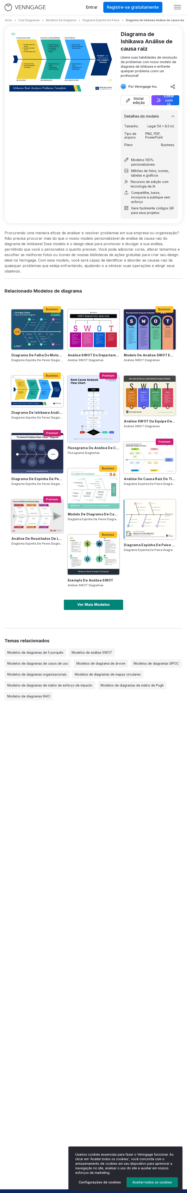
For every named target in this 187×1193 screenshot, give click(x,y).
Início (8, 20)
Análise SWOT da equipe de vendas (150, 421)
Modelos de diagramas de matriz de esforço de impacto (49, 685)
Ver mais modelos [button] (93, 604)
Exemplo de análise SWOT (90, 580)
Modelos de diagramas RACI (28, 696)
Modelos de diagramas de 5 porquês (35, 652)
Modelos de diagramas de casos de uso (37, 663)
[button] (135, 100)
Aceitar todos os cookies (152, 1182)
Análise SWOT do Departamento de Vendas (93, 355)
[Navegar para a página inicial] (25, 7)
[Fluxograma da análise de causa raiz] (93, 409)
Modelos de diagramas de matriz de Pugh (132, 685)
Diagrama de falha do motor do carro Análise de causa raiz (37, 355)
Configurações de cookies (100, 1182)
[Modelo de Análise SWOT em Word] (150, 329)
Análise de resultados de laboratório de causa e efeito (37, 538)
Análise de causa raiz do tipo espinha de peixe (150, 479)
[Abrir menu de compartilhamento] (173, 87)
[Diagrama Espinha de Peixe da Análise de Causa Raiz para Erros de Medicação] (150, 519)
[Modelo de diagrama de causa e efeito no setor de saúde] (93, 488)
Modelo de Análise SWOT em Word (150, 355)
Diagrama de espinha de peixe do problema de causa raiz (37, 479)
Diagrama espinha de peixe (101, 20)
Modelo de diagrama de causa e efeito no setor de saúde (93, 514)
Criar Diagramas (29, 20)
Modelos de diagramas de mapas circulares (108, 674)
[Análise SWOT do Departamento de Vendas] (93, 329)
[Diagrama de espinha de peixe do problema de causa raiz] (37, 453)
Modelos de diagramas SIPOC (156, 663)
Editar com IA (169, 100)
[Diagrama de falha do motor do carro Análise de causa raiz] (37, 329)
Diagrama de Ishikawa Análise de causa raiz (37, 412)
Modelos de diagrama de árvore (100, 663)
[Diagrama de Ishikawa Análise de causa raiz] (37, 391)
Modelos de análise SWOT (92, 652)
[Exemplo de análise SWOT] (93, 555)
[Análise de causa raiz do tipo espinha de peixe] (150, 457)
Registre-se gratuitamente (133, 7)
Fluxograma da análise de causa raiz (93, 448)
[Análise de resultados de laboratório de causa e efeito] (37, 516)
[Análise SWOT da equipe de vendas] (150, 396)
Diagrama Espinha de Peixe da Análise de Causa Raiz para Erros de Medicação (150, 545)
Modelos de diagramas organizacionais (37, 674)
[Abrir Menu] (177, 7)
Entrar (92, 7)
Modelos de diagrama (61, 20)
